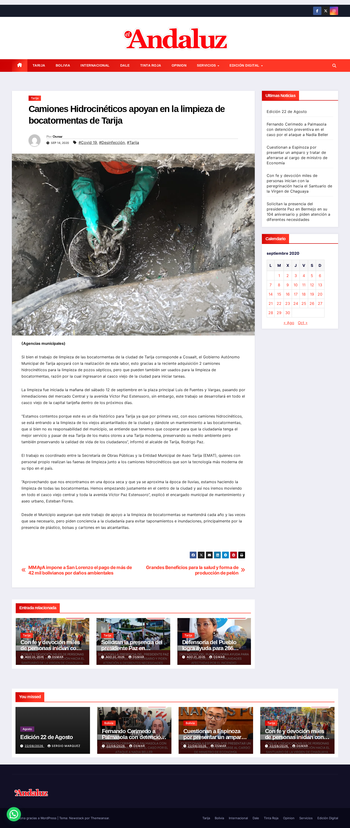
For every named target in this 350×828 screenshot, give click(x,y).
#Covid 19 (88, 142)
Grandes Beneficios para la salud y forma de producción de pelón (192, 570)
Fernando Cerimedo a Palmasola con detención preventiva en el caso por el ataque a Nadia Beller (297, 129)
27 (320, 303)
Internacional (95, 65)
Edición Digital (245, 65)
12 (312, 284)
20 (320, 294)
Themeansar (100, 818)
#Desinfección (112, 142)
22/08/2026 (34, 746)
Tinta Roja (150, 65)
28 (270, 312)
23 (287, 303)
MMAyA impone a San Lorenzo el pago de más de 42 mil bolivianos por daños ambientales (80, 570)
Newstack (76, 818)
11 (303, 284)
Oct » (303, 322)
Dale (125, 65)
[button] (334, 65)
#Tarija (133, 142)
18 (304, 294)
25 (303, 303)
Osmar (57, 136)
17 (296, 294)
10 (296, 284)
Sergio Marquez (66, 746)
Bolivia (63, 65)
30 (287, 312)
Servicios (207, 65)
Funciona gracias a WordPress (34, 818)
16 (288, 294)
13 (320, 284)
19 (312, 294)
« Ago (289, 322)
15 (279, 294)
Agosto (27, 729)
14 (271, 294)
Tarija (39, 65)
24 (295, 303)
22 (279, 303)
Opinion (179, 65)
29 (279, 312)
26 (312, 303)
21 (271, 303)
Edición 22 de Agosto (287, 111)
